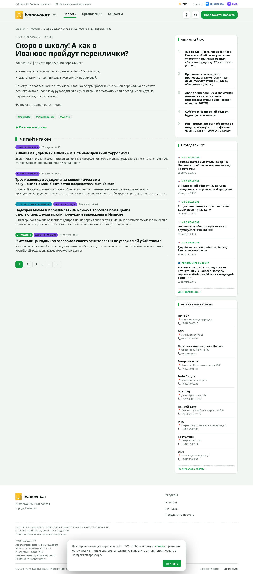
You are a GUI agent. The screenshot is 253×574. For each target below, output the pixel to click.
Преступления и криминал (34, 204)
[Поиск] (195, 15)
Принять (172, 563)
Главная (20, 28)
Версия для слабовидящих (75, 4)
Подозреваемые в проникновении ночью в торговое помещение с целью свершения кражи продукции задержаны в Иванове (72, 212)
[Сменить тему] (186, 15)
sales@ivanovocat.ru (35, 558)
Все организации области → (192, 468)
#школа (65, 116)
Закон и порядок (27, 147)
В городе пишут (193, 145)
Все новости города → (189, 291)
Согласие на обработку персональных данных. (42, 530)
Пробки (197, 4)
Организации (92, 14)
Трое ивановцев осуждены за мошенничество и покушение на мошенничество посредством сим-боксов (64, 181)
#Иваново (24, 116)
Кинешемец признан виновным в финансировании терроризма (72, 153)
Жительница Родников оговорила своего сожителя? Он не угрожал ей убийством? (88, 240)
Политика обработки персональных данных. (41, 534)
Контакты (115, 14)
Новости (70, 14)
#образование (45, 116)
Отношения (24, 235)
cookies (160, 546)
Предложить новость (179, 514)
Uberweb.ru (230, 568)
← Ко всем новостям (31, 127)
